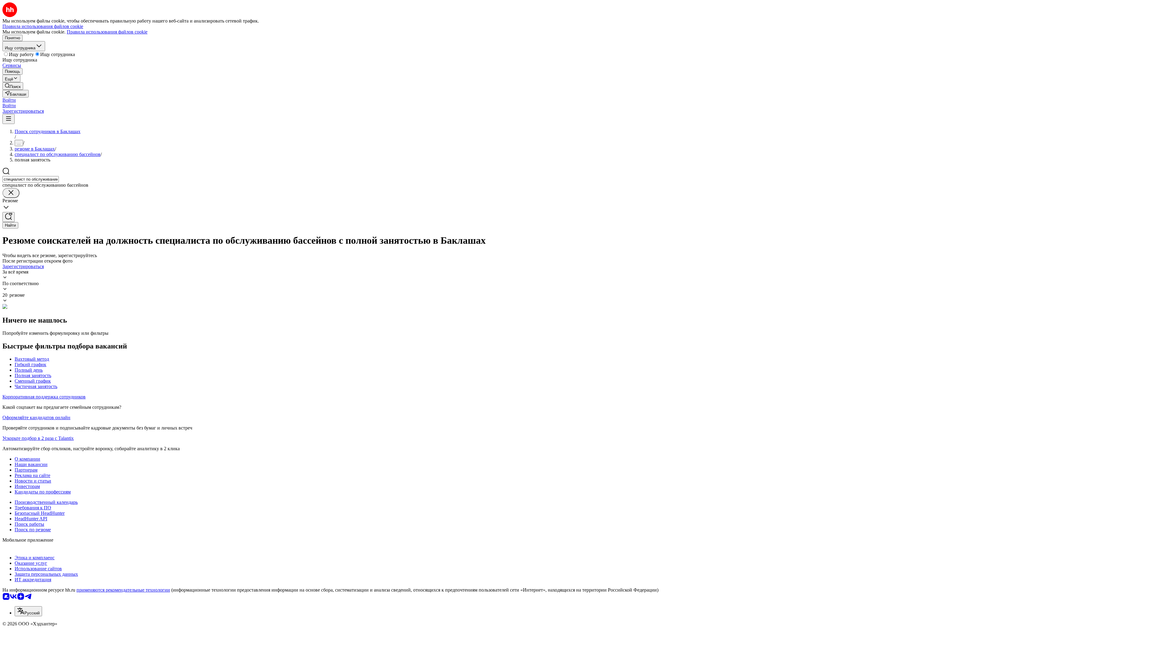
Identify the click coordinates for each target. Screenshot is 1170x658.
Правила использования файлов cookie (107, 31)
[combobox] (30, 179)
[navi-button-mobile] (8, 119)
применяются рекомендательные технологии (123, 590)
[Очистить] (11, 193)
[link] (12, 86)
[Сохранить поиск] (8, 217)
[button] (9, 100)
